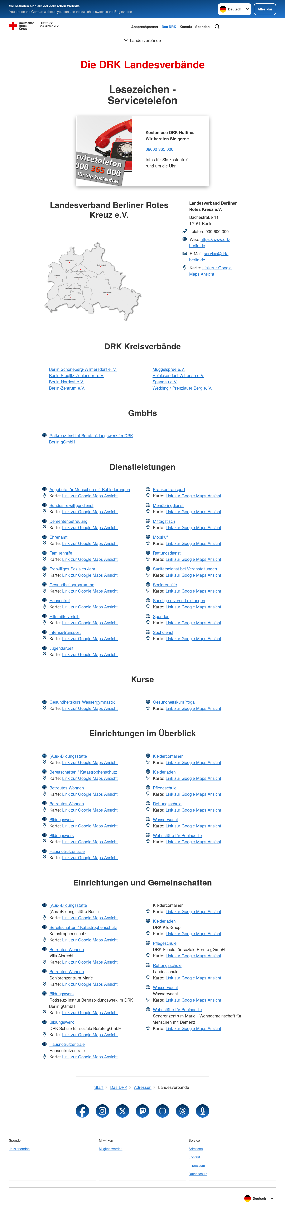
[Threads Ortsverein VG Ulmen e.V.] (182, 1111)
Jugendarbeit (61, 648)
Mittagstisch (164, 521)
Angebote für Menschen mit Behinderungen (89, 489)
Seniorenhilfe (165, 584)
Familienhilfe (60, 553)
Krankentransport (169, 489)
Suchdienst (163, 632)
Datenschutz (198, 1173)
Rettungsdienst (167, 553)
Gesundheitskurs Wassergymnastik (82, 702)
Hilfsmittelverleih (64, 616)
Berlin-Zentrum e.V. (67, 388)
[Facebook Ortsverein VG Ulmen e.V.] (82, 1111)
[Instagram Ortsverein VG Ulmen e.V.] (102, 1111)
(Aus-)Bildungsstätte (68, 756)
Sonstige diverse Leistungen (179, 600)
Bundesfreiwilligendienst (71, 505)
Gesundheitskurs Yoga (174, 702)
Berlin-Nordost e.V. (66, 382)
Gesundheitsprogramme (71, 584)
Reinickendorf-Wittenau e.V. (178, 375)
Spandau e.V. (165, 382)
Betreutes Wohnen (66, 788)
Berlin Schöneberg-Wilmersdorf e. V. (83, 369)
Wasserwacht (165, 819)
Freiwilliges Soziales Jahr (72, 569)
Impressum (197, 1165)
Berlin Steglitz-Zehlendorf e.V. (76, 375)
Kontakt (186, 26)
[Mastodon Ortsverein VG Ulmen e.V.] (142, 1111)
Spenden (202, 26)
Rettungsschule (167, 804)
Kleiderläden (164, 772)
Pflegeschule (165, 788)
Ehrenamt (58, 537)
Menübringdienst (168, 505)
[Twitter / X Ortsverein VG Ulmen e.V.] (122, 1111)
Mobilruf (160, 537)
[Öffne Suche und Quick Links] (217, 26)
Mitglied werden (110, 1148)
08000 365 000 (159, 149)
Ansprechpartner (144, 26)
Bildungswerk (61, 819)
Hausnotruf (59, 600)
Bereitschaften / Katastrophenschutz (83, 772)
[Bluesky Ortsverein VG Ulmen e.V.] (162, 1111)
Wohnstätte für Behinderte (177, 835)
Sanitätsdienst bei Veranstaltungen (185, 569)
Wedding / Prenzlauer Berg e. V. (182, 388)
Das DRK (169, 26)
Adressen (196, 1148)
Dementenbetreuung (68, 521)
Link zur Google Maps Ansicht (210, 271)
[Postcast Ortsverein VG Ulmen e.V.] (202, 1111)
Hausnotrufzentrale (67, 851)
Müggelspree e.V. (169, 369)
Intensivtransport (65, 632)
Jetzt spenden (19, 1148)
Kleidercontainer (168, 756)
